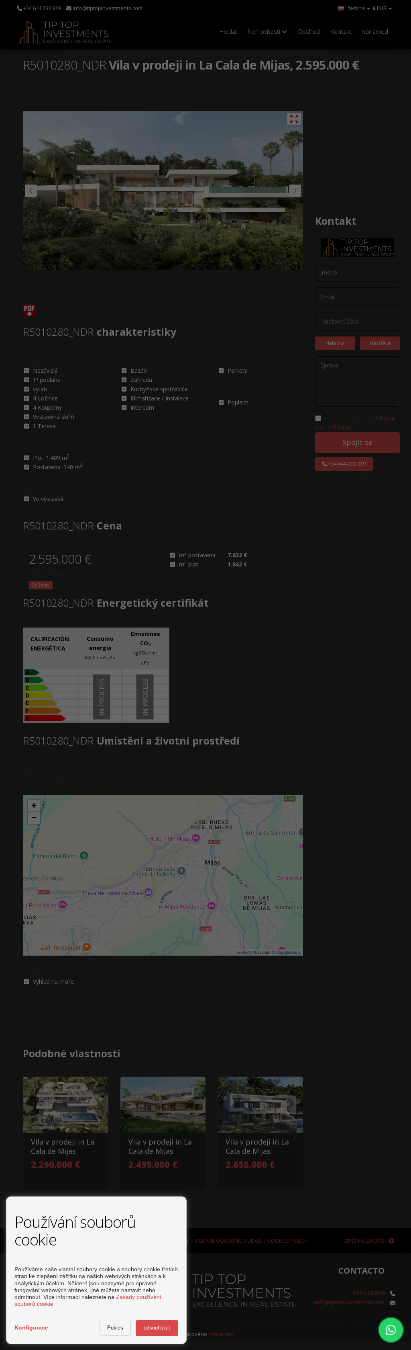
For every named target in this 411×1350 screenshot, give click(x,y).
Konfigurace (31, 1327)
